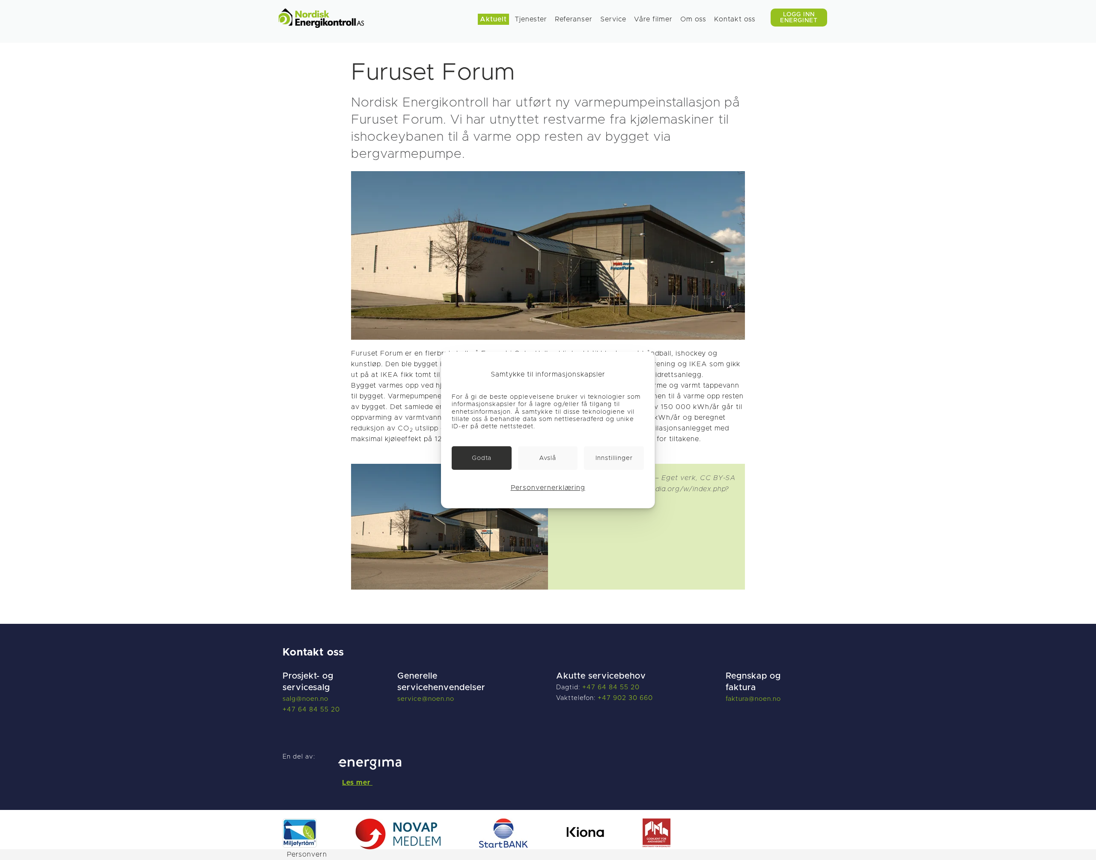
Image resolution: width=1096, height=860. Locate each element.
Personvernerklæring (548, 487)
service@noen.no (425, 699)
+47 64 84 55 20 (311, 709)
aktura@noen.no (754, 699)
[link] (482, 458)
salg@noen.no (305, 699)
